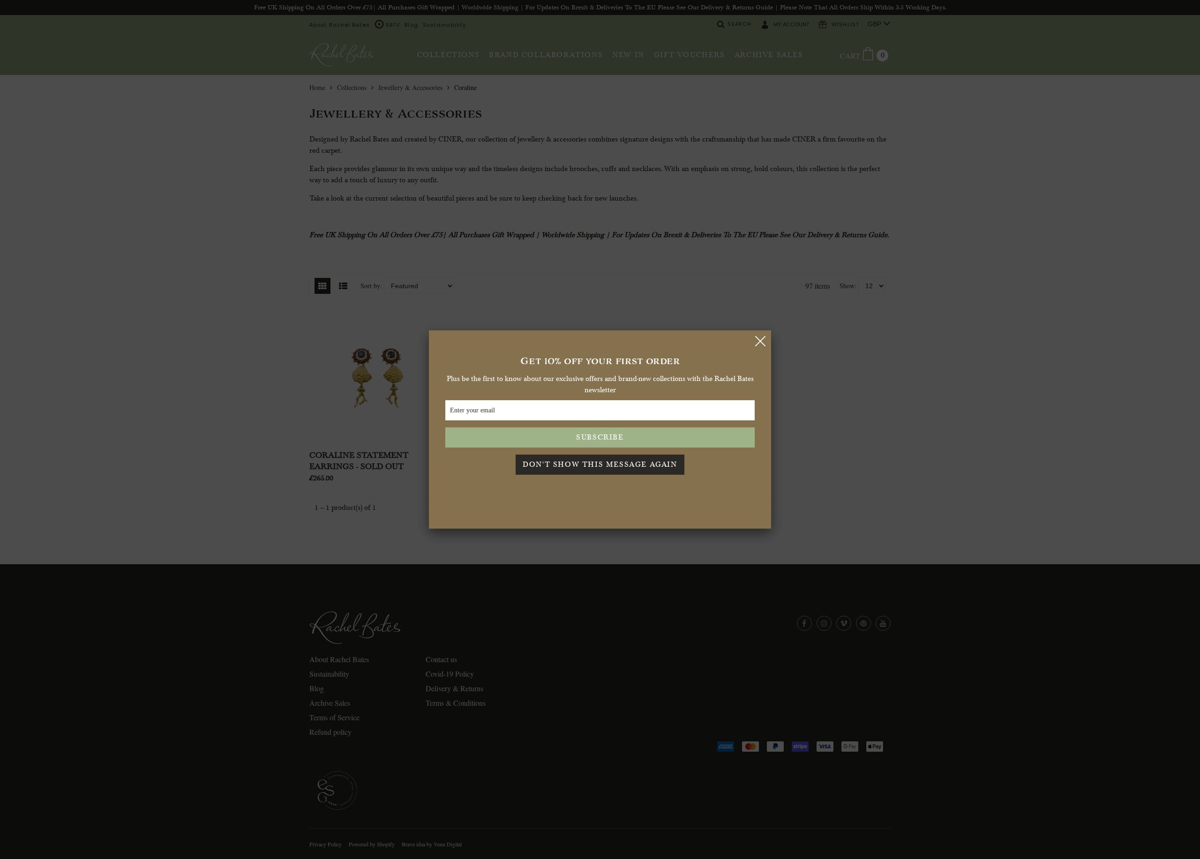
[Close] (760, 341)
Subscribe (599, 437)
